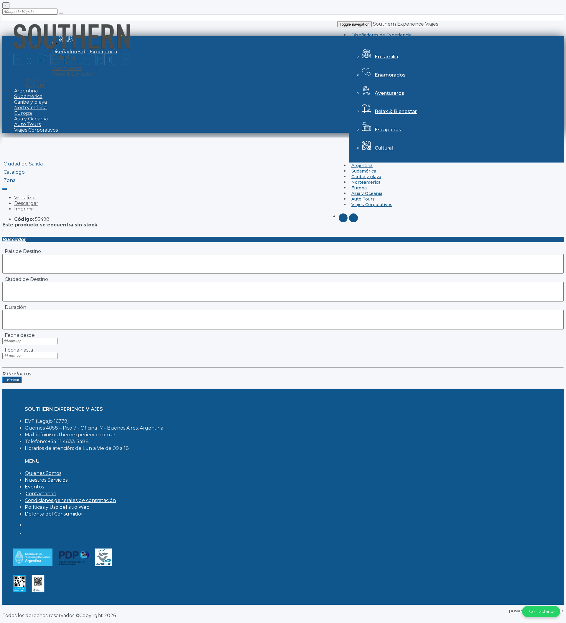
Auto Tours (27, 124)
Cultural (384, 148)
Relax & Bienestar (396, 111)
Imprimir (24, 209)
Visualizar (25, 198)
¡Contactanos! (40, 493)
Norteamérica (30, 107)
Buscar (12, 379)
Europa (23, 113)
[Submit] (61, 13)
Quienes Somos (43, 473)
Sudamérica (28, 96)
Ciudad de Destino (25, 279)
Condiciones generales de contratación (70, 500)
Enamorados (390, 75)
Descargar (26, 203)
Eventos (34, 487)
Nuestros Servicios (46, 480)
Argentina (26, 91)
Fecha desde (18, 335)
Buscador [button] (14, 239)
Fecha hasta (17, 350)
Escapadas (388, 129)
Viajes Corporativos (371, 204)
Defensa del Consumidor (54, 514)
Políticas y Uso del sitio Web (57, 507)
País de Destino (21, 251)
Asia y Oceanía (31, 119)
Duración (14, 307)
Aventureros (389, 93)
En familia (386, 56)
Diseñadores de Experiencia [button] (381, 35)
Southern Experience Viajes (405, 24)
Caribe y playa (30, 102)
